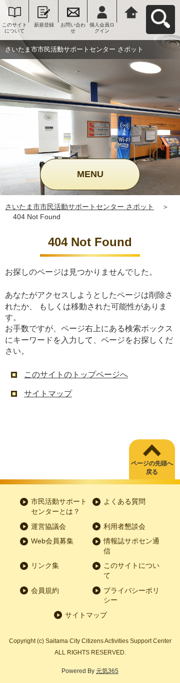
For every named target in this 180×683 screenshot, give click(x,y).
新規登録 (44, 25)
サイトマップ (48, 393)
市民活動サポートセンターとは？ (59, 506)
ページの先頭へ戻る (152, 467)
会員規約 (45, 590)
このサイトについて (14, 28)
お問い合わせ (73, 28)
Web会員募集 (52, 541)
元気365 (107, 670)
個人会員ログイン (102, 28)
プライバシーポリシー (132, 595)
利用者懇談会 (125, 526)
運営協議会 (48, 526)
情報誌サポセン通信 (132, 546)
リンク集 (45, 565)
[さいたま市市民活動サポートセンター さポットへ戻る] (131, 11)
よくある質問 (125, 501)
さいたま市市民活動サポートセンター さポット (79, 207)
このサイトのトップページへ (76, 374)
